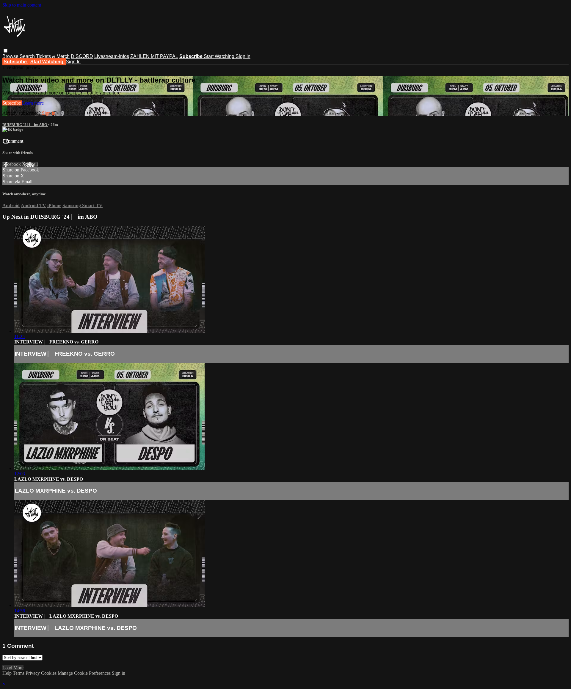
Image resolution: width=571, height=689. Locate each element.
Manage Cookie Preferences (85, 673)
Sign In (73, 61)
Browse (11, 56)
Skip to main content (21, 4)
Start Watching (220, 56)
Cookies (49, 673)
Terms (19, 673)
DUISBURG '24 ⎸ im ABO (25, 124)
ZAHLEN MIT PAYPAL (154, 56)
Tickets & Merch (53, 56)
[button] (5, 51)
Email (32, 164)
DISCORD (82, 56)
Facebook (12, 164)
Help (7, 673)
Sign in (243, 56)
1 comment (12, 141)
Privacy (33, 673)
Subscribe (12, 102)
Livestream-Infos (111, 56)
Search (28, 56)
